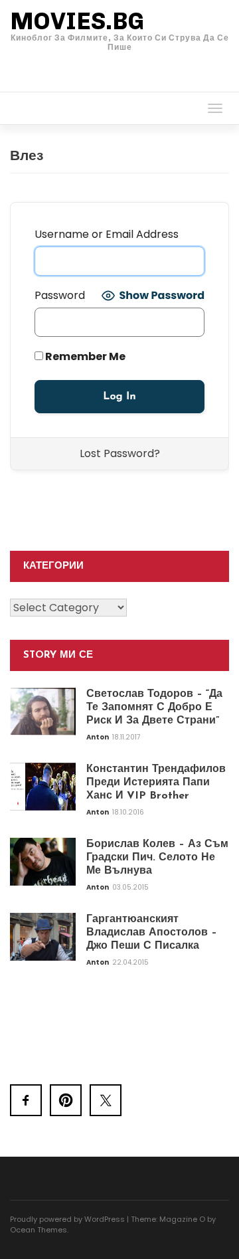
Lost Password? (120, 453)
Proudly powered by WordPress (67, 1219)
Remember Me (84, 356)
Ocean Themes (38, 1229)
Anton (98, 737)
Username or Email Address (107, 234)
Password (60, 295)
